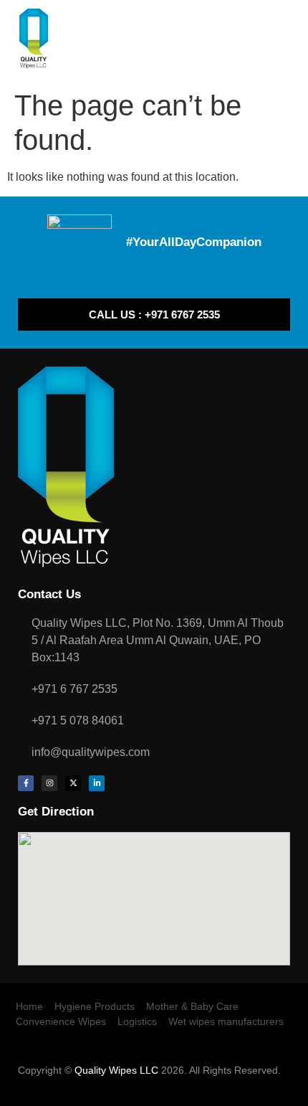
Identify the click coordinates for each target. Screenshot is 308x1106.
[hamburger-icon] (283, 41)
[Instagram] (49, 783)
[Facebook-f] (26, 783)
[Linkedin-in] (97, 783)
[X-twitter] (73, 783)
